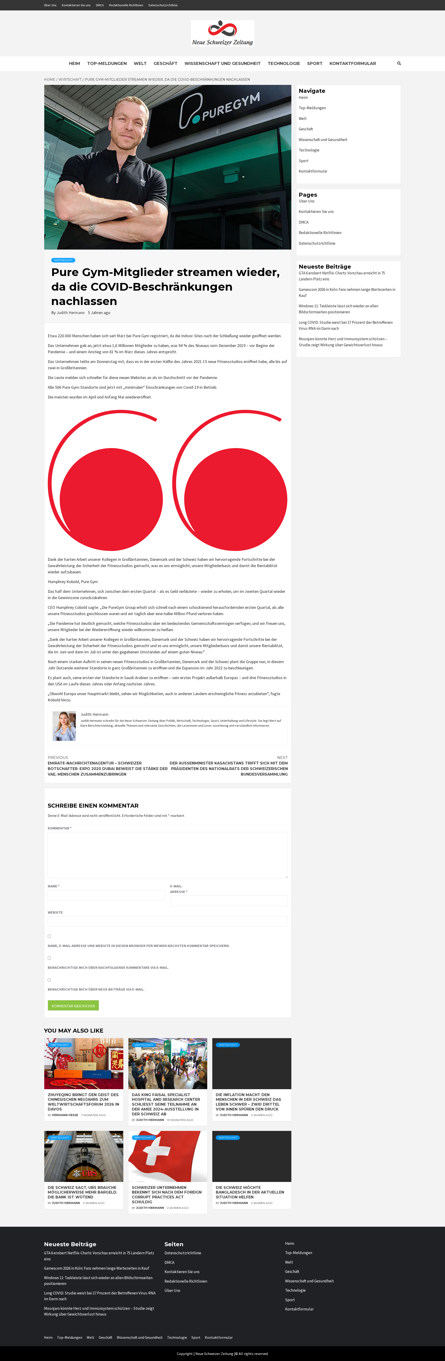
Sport (315, 63)
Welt (140, 63)
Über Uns (50, 5)
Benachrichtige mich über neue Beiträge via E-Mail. (96, 989)
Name (54, 886)
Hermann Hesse (65, 1115)
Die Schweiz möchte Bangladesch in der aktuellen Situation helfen (250, 1192)
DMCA (100, 5)
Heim (74, 63)
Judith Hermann (71, 312)
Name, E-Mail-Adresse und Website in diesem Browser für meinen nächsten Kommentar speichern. (139, 945)
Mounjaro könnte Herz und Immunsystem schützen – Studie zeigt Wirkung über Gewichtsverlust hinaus (343, 341)
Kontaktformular (353, 63)
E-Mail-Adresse (179, 889)
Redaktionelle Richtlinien (126, 5)
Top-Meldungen (107, 63)
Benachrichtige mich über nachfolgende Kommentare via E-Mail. (108, 967)
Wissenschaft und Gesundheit (222, 63)
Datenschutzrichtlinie (163, 5)
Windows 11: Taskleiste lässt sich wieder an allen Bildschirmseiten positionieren (338, 309)
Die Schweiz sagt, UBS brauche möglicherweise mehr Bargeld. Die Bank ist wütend (82, 1192)
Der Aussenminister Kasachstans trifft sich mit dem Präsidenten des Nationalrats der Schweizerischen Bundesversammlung (229, 766)
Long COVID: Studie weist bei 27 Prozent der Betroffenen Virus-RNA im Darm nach (346, 325)
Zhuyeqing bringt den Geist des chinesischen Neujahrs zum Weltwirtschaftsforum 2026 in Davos (83, 1102)
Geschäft (166, 63)
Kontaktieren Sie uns (76, 5)
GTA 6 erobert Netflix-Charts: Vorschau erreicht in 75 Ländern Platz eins (342, 276)
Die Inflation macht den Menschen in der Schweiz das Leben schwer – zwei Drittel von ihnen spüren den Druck (248, 1102)
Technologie (284, 63)
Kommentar (60, 828)
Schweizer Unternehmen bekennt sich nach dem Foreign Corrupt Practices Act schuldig (167, 1194)
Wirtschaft (63, 260)
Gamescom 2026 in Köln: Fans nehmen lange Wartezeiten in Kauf (347, 292)
